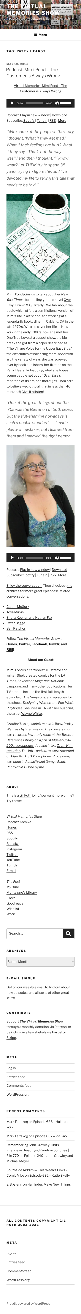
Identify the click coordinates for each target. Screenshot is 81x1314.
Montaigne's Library (21, 893)
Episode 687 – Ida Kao (50, 1136)
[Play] (12, 103)
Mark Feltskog (17, 1122)
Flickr (10, 898)
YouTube (13, 860)
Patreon (60, 1027)
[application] (40, 103)
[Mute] (57, 103)
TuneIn (42, 121)
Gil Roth (25, 795)
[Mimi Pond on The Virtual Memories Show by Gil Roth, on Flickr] (40, 546)
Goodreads (14, 903)
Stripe (11, 1038)
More (62, 121)
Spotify (29, 121)
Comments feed (19, 1086)
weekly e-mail (33, 987)
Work (10, 914)
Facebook (39, 644)
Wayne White (31, 714)
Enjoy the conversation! (24, 586)
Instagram (14, 849)
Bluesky (12, 844)
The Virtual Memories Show (33, 9)
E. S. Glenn (14, 1184)
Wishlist (12, 909)
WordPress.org (18, 1095)
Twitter (24, 644)
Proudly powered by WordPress (28, 1303)
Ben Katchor (15, 628)
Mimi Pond (14, 294)
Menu (43, 35)
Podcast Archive (18, 822)
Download (59, 115)
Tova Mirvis (15, 612)
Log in (11, 1068)
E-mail (11, 871)
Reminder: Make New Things (49, 1184)
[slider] (66, 103)
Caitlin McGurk (17, 607)
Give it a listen (32, 392)
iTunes (11, 644)
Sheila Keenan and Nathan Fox (29, 618)
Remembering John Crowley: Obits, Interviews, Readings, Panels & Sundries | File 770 (37, 1150)
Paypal (57, 1032)
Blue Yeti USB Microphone (31, 756)
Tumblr (53, 644)
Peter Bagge (15, 623)
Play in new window (35, 115)
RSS (52, 121)
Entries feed (15, 1077)
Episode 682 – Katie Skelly (49, 1176)
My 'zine (12, 887)
